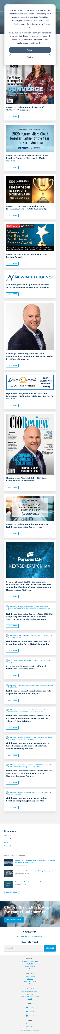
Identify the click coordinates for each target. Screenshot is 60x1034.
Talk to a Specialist (14, 920)
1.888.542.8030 (25, 936)
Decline (30, 57)
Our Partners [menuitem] (30, 1024)
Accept (30, 50)
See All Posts (11, 892)
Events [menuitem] (6, 842)
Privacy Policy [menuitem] (30, 1026)
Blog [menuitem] (5, 835)
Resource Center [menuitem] (9, 846)
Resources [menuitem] (10, 831)
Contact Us (38, 936)
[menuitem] (30, 1007)
